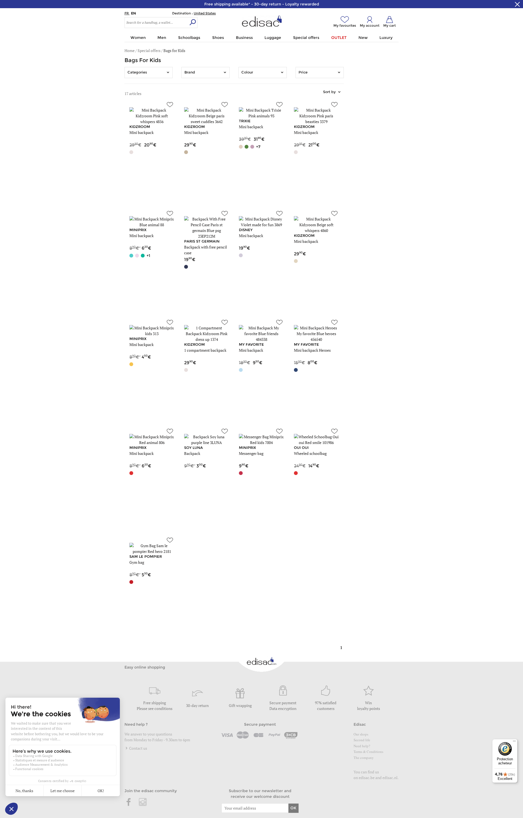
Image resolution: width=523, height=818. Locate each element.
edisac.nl (389, 777)
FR (127, 13)
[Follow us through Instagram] (142, 802)
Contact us (137, 748)
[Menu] (514, 742)
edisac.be (367, 777)
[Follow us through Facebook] (128, 802)
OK (293, 807)
